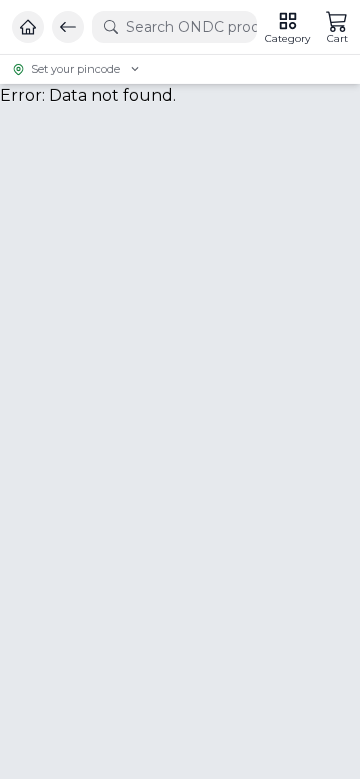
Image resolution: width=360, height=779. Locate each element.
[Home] (28, 27)
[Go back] (68, 27)
